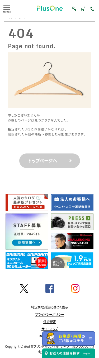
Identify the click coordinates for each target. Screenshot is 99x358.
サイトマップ (49, 329)
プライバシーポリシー (49, 314)
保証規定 (49, 321)
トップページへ (42, 160)
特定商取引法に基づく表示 (49, 307)
